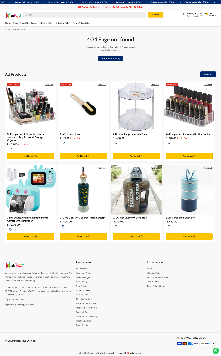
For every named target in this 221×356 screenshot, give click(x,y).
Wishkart (90, 353)
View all (208, 74)
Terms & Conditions (156, 286)
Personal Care (82, 312)
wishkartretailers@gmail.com (21, 304)
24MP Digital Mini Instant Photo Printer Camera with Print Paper (27, 219)
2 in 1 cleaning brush (70, 134)
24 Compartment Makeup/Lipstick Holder (188, 134)
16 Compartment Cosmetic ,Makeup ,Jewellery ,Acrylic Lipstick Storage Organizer (26, 137)
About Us (151, 268)
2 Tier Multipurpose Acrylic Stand (130, 134)
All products (81, 268)
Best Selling (81, 281)
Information (155, 262)
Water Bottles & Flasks (86, 303)
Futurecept (137, 353)
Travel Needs (82, 325)
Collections (83, 262)
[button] (210, 15)
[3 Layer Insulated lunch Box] (189, 190)
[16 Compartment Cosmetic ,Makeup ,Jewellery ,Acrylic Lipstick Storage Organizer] (30, 106)
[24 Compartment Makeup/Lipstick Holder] (189, 106)
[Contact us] (216, 351)
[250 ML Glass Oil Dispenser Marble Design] (83, 190)
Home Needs (82, 295)
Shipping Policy (154, 273)
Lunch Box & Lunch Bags (87, 316)
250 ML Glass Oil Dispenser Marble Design (82, 217)
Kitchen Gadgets (83, 277)
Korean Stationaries (84, 321)
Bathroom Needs (83, 290)
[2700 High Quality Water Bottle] (136, 190)
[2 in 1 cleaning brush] (83, 106)
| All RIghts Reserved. (104, 353)
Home (7, 30)
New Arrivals (81, 286)
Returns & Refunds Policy (158, 277)
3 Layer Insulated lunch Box (180, 217)
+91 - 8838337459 (16, 299)
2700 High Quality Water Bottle (130, 217)
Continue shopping (110, 58)
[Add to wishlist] (10, 148)
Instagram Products (84, 273)
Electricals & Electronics (86, 308)
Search (155, 14)
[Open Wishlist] (201, 15)
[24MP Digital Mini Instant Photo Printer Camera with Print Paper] (30, 190)
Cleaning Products (84, 299)
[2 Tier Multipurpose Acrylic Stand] (136, 106)
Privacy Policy (153, 281)
